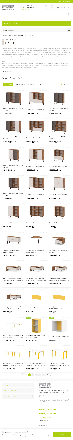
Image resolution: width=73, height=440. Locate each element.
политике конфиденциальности (38, 437)
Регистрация (66, 1)
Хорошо (62, 434)
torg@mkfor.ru (48, 417)
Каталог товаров (10, 23)
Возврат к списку (7, 71)
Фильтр (10, 84)
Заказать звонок (25, 9)
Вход (59, 1)
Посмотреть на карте (45, 405)
